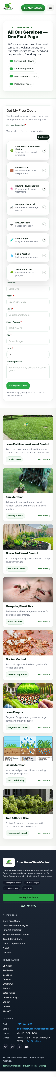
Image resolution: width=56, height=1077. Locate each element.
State (9, 348)
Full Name (12, 282)
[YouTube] (26, 1046)
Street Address (14, 322)
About (6, 948)
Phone (10, 295)
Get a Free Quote (12, 921)
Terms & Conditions (12, 1066)
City (8, 335)
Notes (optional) (14, 361)
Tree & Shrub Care (12, 939)
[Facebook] (5, 1046)
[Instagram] (12, 1046)
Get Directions (34, 1041)
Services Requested (16, 125)
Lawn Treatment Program (16, 925)
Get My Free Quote (33, 8)
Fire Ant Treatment (12, 930)
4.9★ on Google (32, 882)
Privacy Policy (30, 1066)
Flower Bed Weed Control (16, 934)
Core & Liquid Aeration (14, 943)
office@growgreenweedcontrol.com (35, 1028)
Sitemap (43, 1066)
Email (9, 309)
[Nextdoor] (19, 1046)
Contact (7, 952)
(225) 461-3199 (28, 906)
